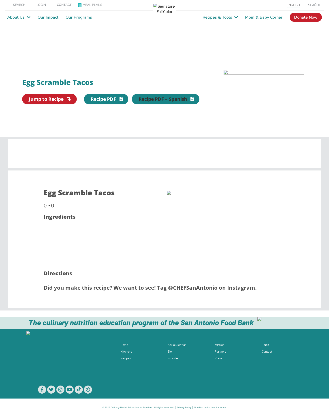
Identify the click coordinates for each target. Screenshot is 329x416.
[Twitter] (51, 390)
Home (124, 345)
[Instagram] (60, 390)
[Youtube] (70, 390)
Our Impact (48, 17)
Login (265, 345)
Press (218, 358)
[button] (165, 99)
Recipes (126, 358)
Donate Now (305, 17)
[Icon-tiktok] (79, 390)
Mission (219, 345)
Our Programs (79, 17)
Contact (267, 351)
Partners (220, 351)
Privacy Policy (184, 407)
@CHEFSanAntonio (193, 287)
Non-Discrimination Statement (210, 407)
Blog (170, 351)
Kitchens (126, 351)
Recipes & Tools (217, 17)
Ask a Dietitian (177, 345)
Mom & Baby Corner (263, 17)
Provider (173, 358)
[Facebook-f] (42, 390)
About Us (16, 17)
